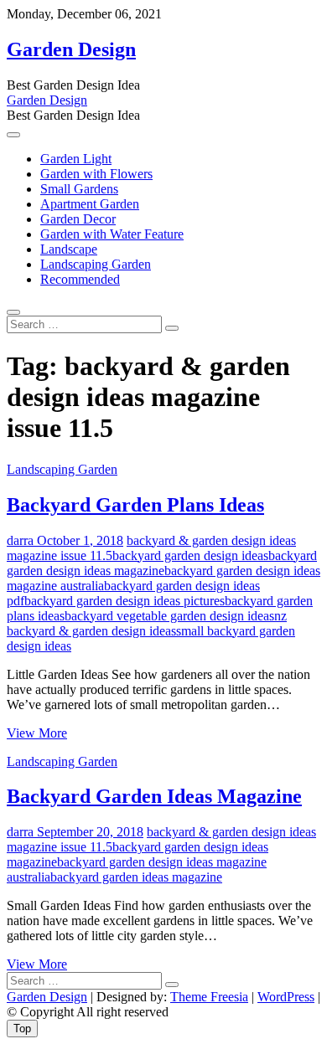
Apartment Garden (89, 204)
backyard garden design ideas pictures (124, 601)
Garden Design (71, 49)
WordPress (285, 997)
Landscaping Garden (95, 264)
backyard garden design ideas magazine (162, 563)
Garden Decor (78, 219)
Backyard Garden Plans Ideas (135, 505)
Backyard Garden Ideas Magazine (154, 796)
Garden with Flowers (96, 174)
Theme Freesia (209, 997)
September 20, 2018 (88, 832)
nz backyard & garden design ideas (147, 623)
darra (20, 540)
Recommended (80, 279)
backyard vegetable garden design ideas (169, 616)
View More (37, 733)
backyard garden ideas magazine (136, 877)
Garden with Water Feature (112, 234)
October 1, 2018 (78, 540)
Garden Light (76, 159)
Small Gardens (79, 189)
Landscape (68, 249)
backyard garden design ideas (190, 555)
